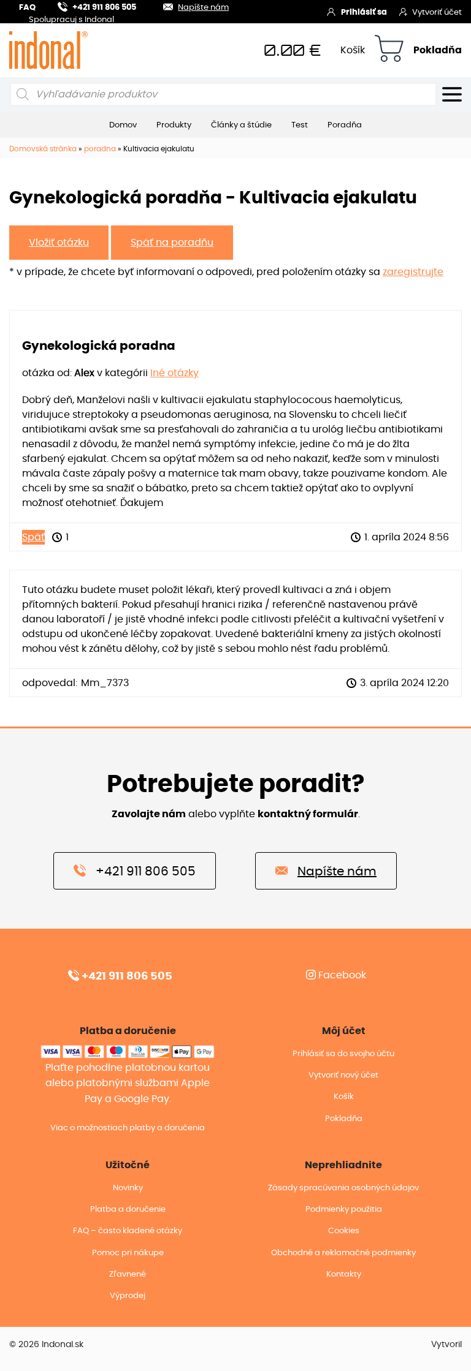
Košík (352, 50)
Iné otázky (174, 373)
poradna (100, 149)
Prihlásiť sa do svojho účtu (343, 1054)
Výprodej (127, 1296)
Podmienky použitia (343, 1210)
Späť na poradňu (172, 242)
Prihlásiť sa (364, 13)
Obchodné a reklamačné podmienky (343, 1253)
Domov (123, 125)
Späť (33, 537)
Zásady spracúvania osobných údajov (343, 1188)
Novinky (128, 1188)
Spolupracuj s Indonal (71, 20)
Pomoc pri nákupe (128, 1253)
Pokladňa (437, 50)
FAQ (27, 8)
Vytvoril (446, 1344)
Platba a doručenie (128, 1210)
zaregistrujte (413, 272)
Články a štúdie (241, 125)
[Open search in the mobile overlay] (223, 94)
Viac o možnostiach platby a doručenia (127, 1128)
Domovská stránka (43, 149)
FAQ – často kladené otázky (127, 1231)
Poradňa (344, 125)
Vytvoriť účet (437, 13)
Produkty (173, 125)
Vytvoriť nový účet (343, 1075)
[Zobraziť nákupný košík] (389, 50)
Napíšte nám (203, 8)
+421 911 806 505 (104, 8)
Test (299, 125)
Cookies (343, 1231)
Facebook (341, 975)
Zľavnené (127, 1274)
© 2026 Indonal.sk (46, 1344)
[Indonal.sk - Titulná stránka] (48, 50)
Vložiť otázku (59, 242)
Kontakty (343, 1274)
